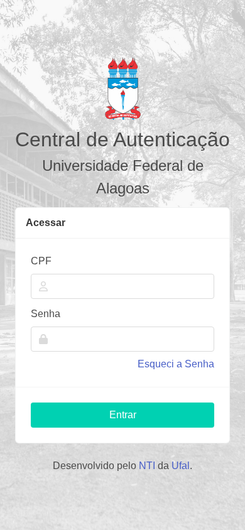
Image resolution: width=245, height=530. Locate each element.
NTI (147, 465)
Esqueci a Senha (176, 364)
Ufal (181, 465)
